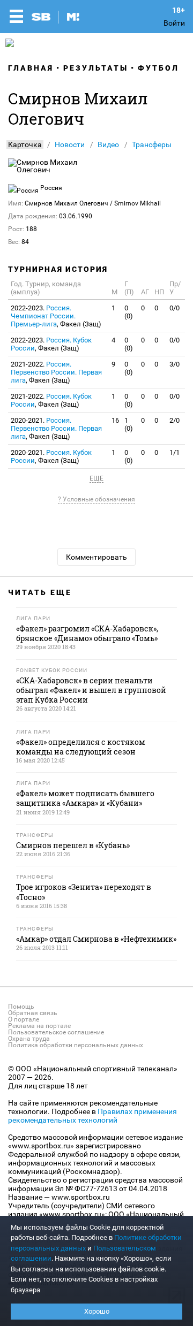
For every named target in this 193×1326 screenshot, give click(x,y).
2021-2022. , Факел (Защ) (56, 372)
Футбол (158, 68)
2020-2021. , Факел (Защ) (56, 428)
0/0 (174, 308)
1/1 (174, 452)
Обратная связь (32, 1013)
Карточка (25, 144)
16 (115, 420)
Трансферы (152, 144)
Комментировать (96, 557)
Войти (174, 23)
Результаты (95, 68)
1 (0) (128, 424)
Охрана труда (29, 1038)
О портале (23, 1019)
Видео (108, 144)
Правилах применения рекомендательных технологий (92, 1115)
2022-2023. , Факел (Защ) (56, 316)
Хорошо (96, 1311)
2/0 (174, 420)
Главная (31, 68)
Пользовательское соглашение (56, 1032)
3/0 (174, 364)
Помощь (21, 1006)
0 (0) (128, 312)
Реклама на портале (39, 1026)
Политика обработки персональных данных (75, 1045)
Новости (70, 144)
